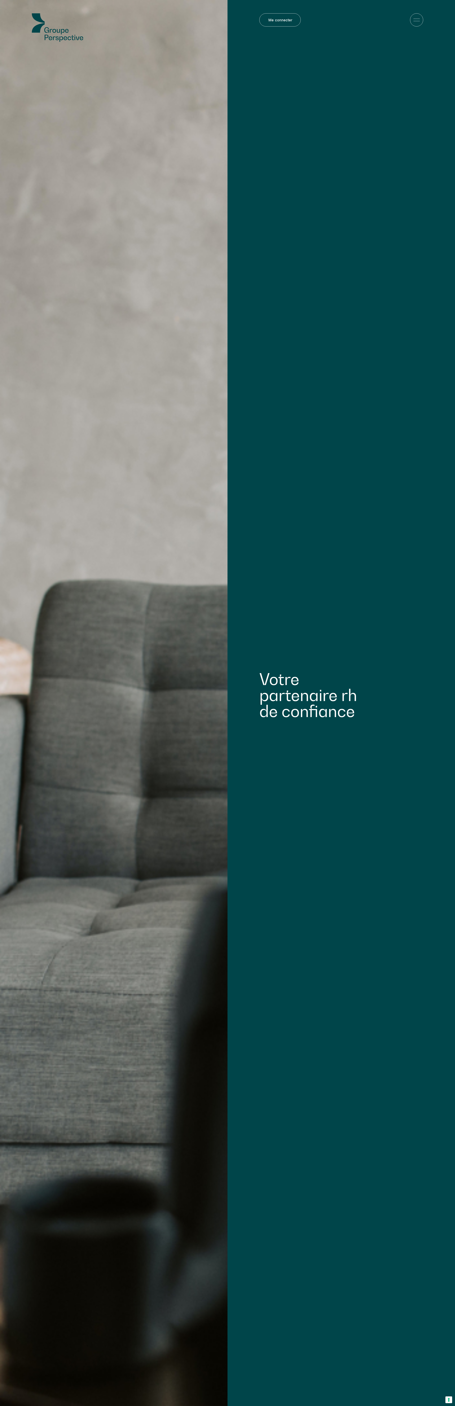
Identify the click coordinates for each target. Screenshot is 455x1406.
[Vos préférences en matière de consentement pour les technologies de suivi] (448, 1399)
